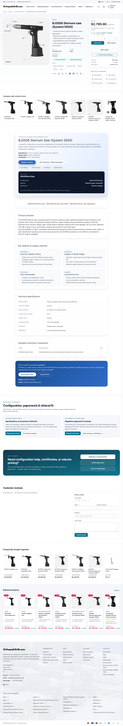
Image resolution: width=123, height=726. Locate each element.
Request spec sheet (13, 433)
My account (86, 654)
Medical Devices (42, 6)
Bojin (54, 19)
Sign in (108, 1)
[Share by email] (62, 73)
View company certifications (92, 433)
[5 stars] (88, 500)
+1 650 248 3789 (16, 680)
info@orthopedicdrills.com (24, 1)
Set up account (88, 652)
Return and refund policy (51, 660)
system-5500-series (58, 66)
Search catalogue (108, 674)
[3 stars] (82, 500)
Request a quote (88, 657)
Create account (115, 1)
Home (4, 11)
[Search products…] (99, 7)
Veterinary (88, 6)
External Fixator (70, 6)
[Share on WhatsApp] (58, 73)
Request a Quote (27, 162)
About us (46, 652)
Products (10, 11)
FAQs (64, 660)
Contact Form (44, 374)
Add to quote (111, 43)
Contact (45, 662)
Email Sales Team (27, 374)
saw (61, 69)
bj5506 (80, 66)
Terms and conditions (50, 657)
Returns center (67, 662)
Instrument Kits (56, 6)
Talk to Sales (105, 50)
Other (80, 6)
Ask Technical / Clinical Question (51, 162)
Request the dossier (72, 433)
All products (107, 652)
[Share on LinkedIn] (69, 73)
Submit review (81, 535)
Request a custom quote (98, 457)
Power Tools (30, 6)
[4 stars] (85, 500)
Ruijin (104, 657)
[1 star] (76, 500)
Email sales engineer (30, 433)
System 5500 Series (19, 11)
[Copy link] (77, 73)
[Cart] (104, 7)
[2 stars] (79, 500)
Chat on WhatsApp (98, 469)
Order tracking (67, 657)
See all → (117, 590)
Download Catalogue (106, 55)
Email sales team (98, 463)
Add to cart (97, 43)
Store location (67, 652)
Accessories (107, 660)
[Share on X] (66, 73)
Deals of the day (68, 654)
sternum (55, 69)
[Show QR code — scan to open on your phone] (80, 73)
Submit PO (86, 660)
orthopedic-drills (70, 66)
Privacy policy (47, 654)
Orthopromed (107, 662)
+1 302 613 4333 (9, 1)
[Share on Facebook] (73, 73)
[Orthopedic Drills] (13, 6)
